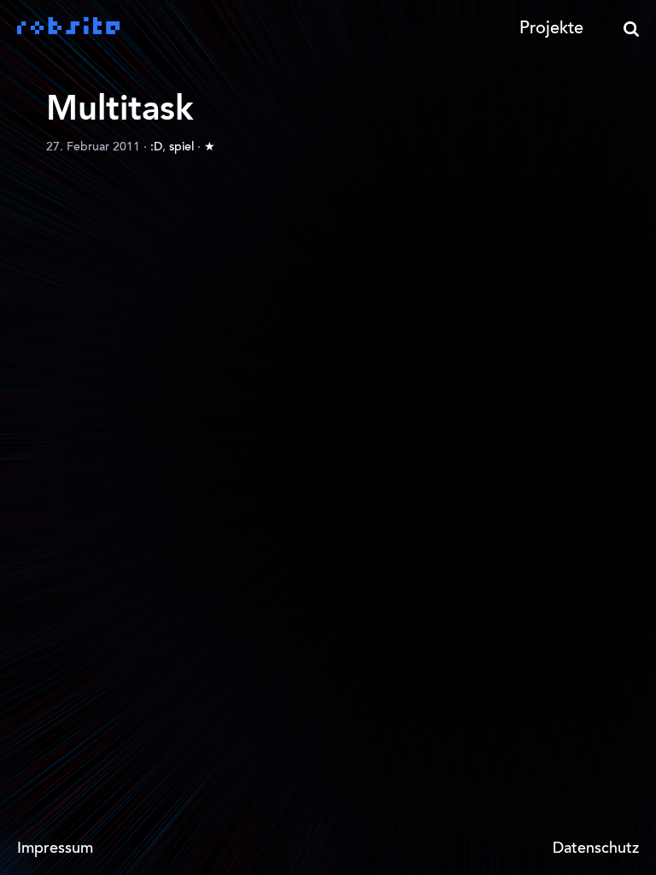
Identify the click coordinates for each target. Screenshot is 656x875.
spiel (181, 148)
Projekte (551, 29)
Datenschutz (596, 849)
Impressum (55, 849)
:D (156, 148)
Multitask (119, 111)
